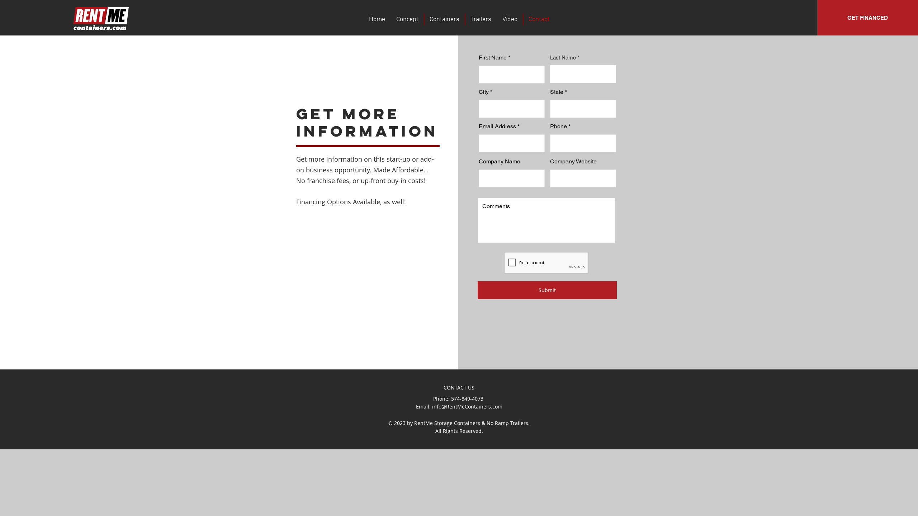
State (556, 92)
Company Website (573, 161)
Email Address (497, 126)
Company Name (499, 161)
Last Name (563, 57)
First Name (493, 58)
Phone (558, 126)
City (484, 92)
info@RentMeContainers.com (467, 406)
